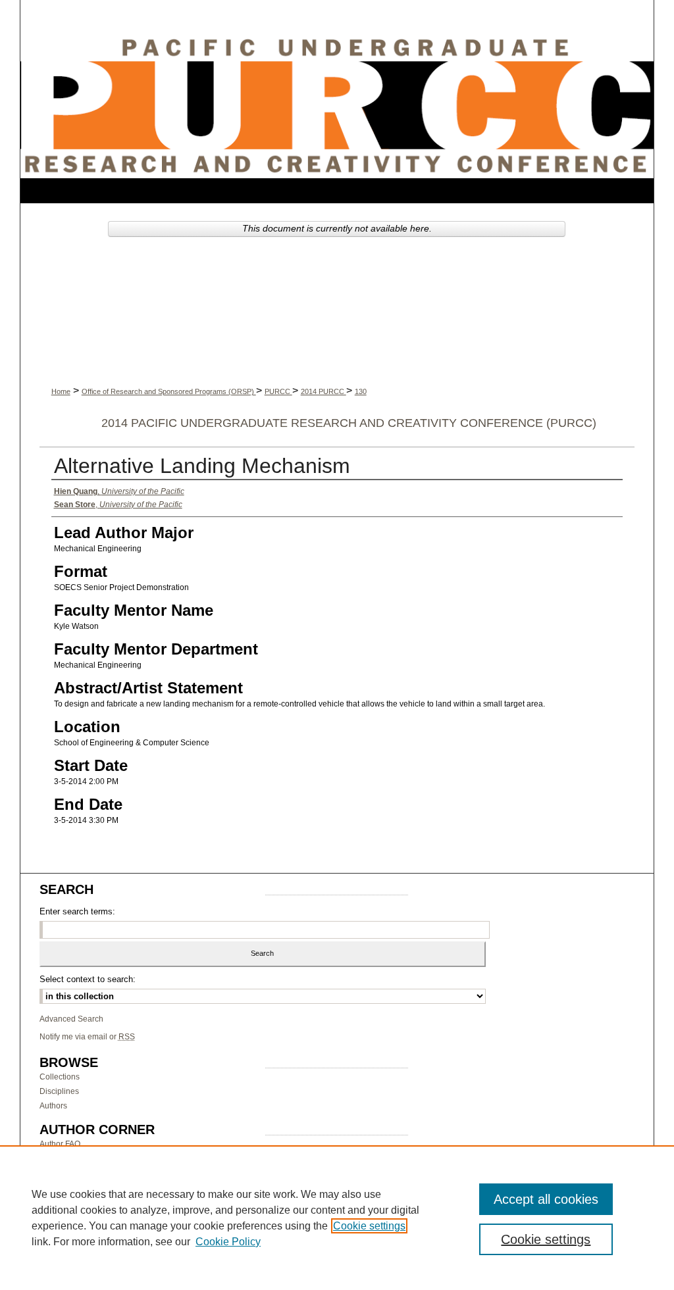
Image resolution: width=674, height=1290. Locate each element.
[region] (337, 1217)
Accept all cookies (546, 1199)
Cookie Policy (228, 1241)
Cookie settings (369, 1225)
